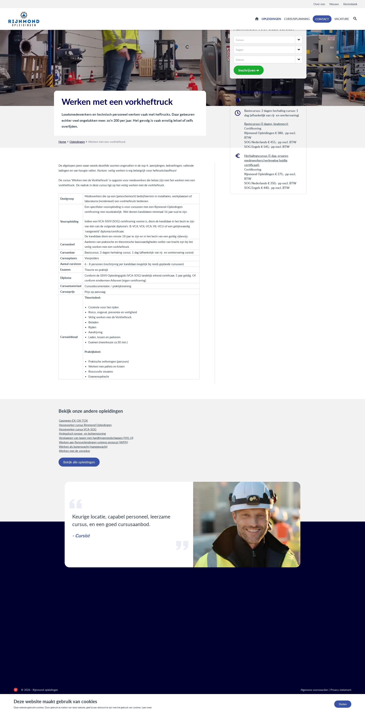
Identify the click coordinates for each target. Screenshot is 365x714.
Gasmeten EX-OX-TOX (73, 420)
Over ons (319, 4)
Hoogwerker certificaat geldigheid (213, 663)
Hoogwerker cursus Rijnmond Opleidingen (85, 425)
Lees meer (147, 707)
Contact (322, 19)
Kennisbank (350, 4)
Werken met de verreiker (74, 451)
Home (257, 19)
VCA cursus (198, 608)
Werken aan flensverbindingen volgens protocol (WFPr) (93, 442)
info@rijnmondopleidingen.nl (303, 631)
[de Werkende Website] (16, 690)
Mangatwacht (200, 626)
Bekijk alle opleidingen (79, 462)
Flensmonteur (200, 614)
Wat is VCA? (199, 602)
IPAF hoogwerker (202, 656)
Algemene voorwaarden (314, 690)
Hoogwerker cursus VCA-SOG (77, 429)
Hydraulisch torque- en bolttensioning (82, 433)
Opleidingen (271, 19)
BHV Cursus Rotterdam (206, 644)
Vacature (341, 19)
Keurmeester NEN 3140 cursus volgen (216, 650)
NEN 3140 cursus (202, 638)
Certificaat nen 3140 (204, 669)
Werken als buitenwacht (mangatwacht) (83, 446)
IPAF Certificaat (201, 632)
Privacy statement (340, 690)
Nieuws (334, 4)
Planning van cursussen (121, 614)
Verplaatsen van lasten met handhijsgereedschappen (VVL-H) (96, 438)
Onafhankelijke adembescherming (213, 620)
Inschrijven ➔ (248, 70)
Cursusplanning (297, 19)
